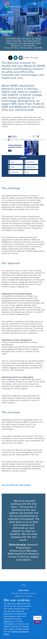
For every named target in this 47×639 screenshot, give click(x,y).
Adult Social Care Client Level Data (23, 593)
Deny (37, 622)
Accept (37, 618)
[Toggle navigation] (41, 4)
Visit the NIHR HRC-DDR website (16, 485)
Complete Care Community (23, 596)
